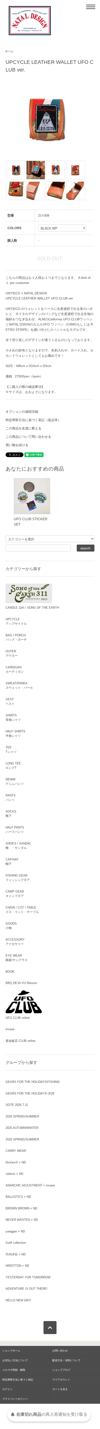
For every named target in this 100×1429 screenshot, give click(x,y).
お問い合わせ (60, 1350)
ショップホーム (11, 1350)
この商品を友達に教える (23, 428)
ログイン (7, 1389)
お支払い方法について (15, 1360)
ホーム (9, 51)
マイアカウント (61, 1379)
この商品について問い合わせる (28, 436)
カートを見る (60, 1389)
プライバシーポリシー (15, 1398)
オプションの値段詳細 (22, 411)
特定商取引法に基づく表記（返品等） (33, 420)
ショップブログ (61, 1369)
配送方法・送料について (66, 1360)
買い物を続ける (17, 445)
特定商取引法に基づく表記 (17, 1379)
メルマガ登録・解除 (13, 1369)
